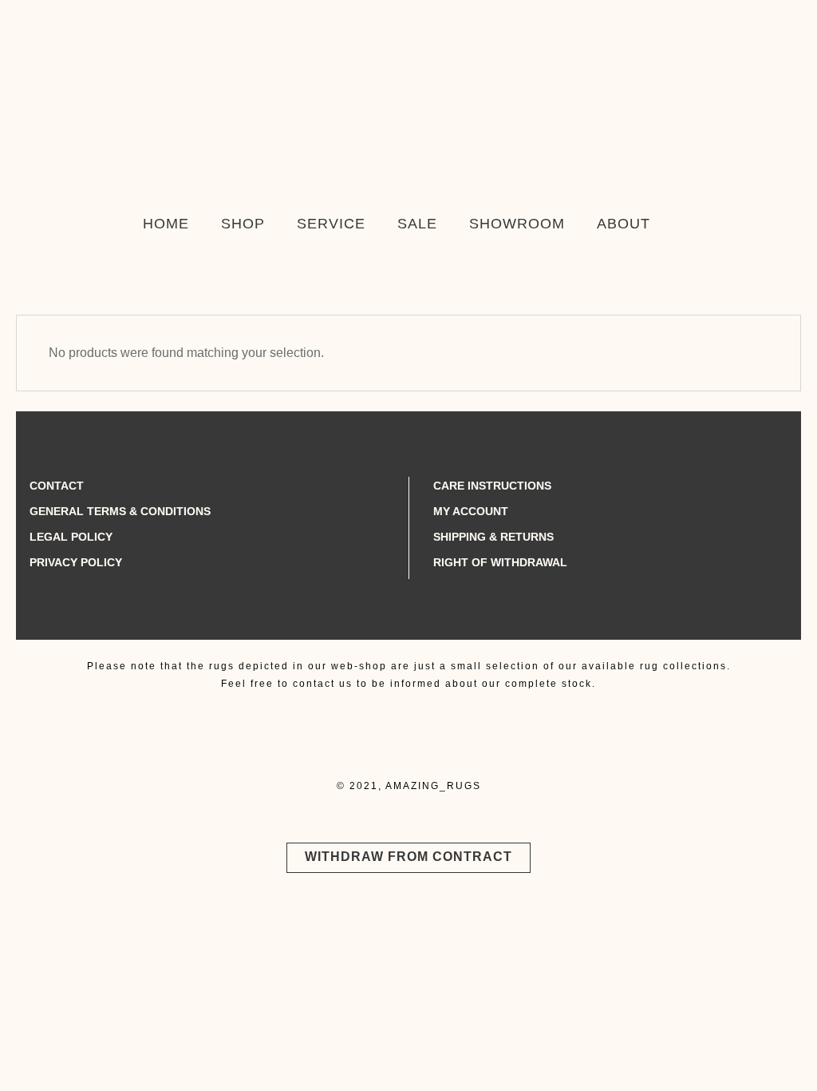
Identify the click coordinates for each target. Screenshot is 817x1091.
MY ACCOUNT (470, 511)
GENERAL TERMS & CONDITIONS (120, 511)
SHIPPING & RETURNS (493, 536)
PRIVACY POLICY (76, 562)
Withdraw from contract (408, 856)
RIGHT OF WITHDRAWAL (500, 562)
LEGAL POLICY (71, 536)
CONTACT (57, 485)
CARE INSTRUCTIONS (492, 485)
